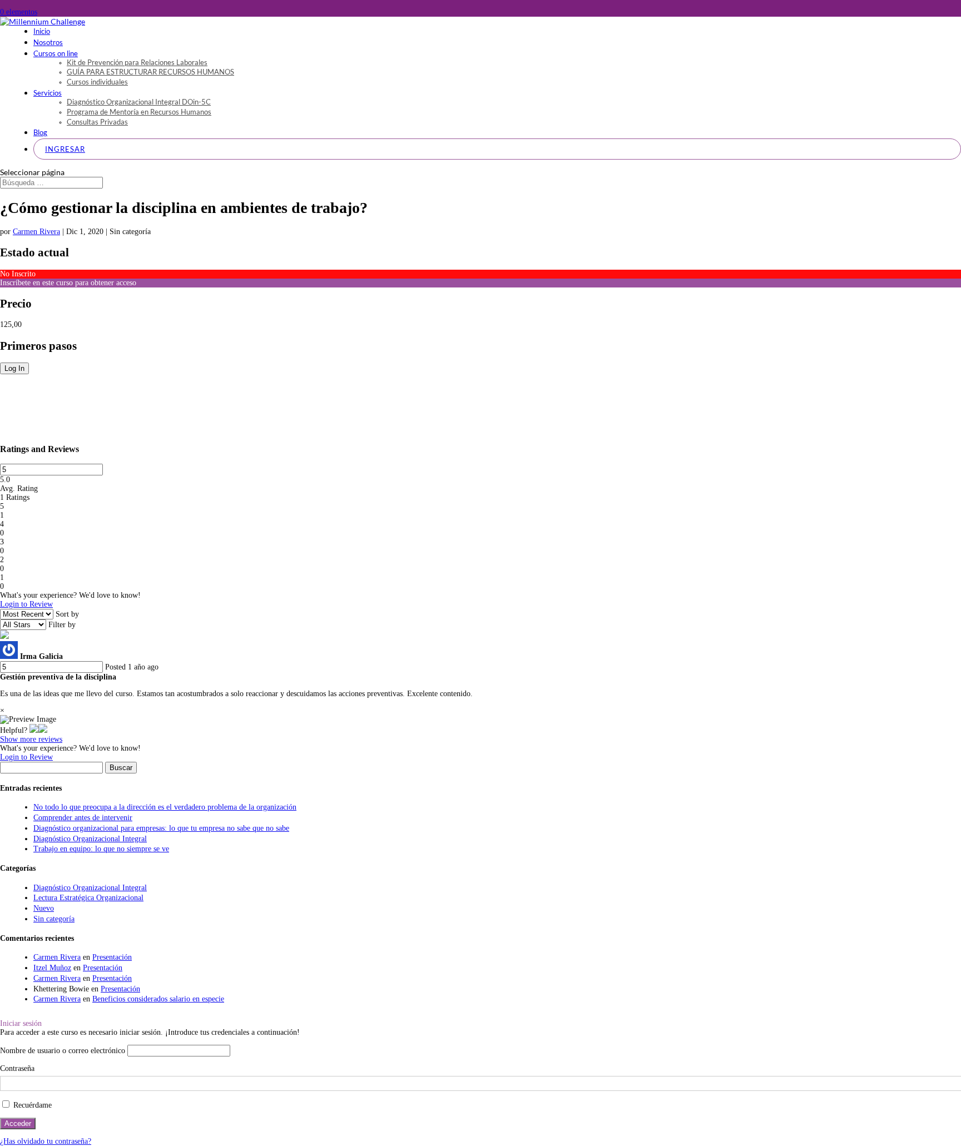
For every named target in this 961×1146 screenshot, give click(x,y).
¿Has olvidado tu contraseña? (45, 1141)
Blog (40, 132)
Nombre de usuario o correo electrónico (62, 1050)
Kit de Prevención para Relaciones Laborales (137, 62)
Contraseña (17, 1068)
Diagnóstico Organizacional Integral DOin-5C (139, 101)
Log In (14, 368)
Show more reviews (31, 739)
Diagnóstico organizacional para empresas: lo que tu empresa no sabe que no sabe (161, 828)
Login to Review (26, 604)
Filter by (62, 625)
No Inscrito (18, 274)
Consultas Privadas (97, 121)
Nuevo (43, 908)
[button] (33, 730)
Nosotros (48, 42)
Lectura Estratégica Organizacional (88, 898)
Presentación (112, 957)
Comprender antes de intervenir (82, 817)
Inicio (41, 31)
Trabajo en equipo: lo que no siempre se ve (101, 849)
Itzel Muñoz (52, 968)
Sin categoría (54, 919)
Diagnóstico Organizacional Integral (90, 839)
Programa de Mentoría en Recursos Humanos (139, 111)
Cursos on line (55, 53)
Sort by (67, 614)
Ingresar (65, 149)
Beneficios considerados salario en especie (158, 999)
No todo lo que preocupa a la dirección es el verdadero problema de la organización (164, 807)
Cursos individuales (97, 81)
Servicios (47, 92)
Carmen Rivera (36, 231)
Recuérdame (31, 1105)
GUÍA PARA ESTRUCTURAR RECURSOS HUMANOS (150, 71)
